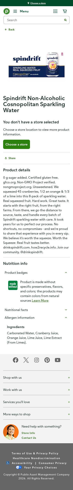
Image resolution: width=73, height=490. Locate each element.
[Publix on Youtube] (58, 362)
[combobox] (34, 20)
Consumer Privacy (53, 463)
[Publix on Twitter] (26, 362)
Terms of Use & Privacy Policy (35, 453)
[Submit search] (65, 20)
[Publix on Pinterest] (47, 362)
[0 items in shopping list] (55, 11)
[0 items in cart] (64, 11)
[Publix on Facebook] (15, 362)
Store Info (28, 433)
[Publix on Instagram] (36, 362)
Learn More (40, 300)
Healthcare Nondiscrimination (36, 458)
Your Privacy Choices (40, 467)
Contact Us (29, 437)
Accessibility (22, 463)
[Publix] (7, 12)
